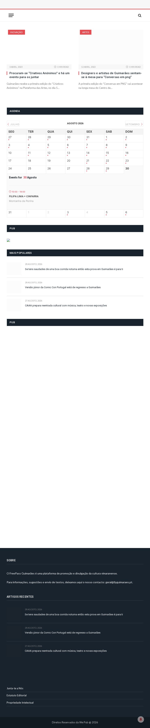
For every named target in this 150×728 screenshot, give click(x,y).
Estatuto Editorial (17, 695)
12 (48, 152)
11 (29, 152)
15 (107, 152)
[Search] (139, 15)
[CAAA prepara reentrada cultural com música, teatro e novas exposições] (14, 305)
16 (127, 152)
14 (87, 152)
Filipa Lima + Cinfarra (23, 196)
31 (87, 137)
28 (29, 137)
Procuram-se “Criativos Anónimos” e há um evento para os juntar (39, 75)
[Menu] (11, 15)
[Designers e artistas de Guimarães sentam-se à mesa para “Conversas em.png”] (111, 47)
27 (10, 137)
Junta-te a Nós (15, 688)
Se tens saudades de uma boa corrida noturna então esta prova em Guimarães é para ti (74, 269)
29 (49, 137)
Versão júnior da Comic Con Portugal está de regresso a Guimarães (63, 287)
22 (107, 160)
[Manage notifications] (141, 719)
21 (87, 160)
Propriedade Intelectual (20, 702)
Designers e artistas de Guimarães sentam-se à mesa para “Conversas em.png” (111, 75)
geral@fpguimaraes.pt (118, 582)
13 (68, 152)
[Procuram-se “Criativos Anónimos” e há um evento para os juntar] (39, 47)
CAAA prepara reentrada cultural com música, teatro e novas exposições (66, 305)
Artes (85, 32)
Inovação (16, 32)
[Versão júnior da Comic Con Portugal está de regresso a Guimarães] (14, 287)
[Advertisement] (51, 9)
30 (69, 137)
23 (127, 160)
